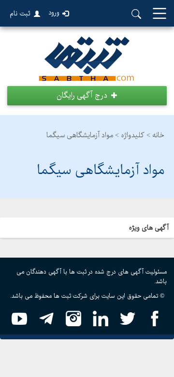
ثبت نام (20, 13)
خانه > (155, 135)
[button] (87, 95)
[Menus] (159, 14)
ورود (53, 13)
